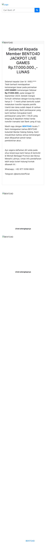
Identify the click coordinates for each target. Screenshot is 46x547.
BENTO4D (30, 541)
